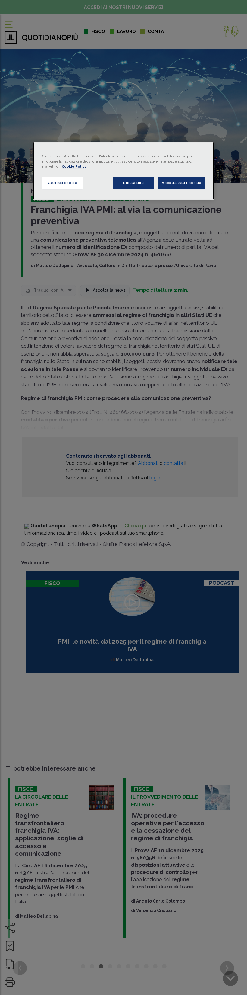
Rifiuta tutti (133, 183)
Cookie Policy (74, 166)
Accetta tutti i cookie (182, 183)
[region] (123, 171)
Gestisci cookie (62, 183)
